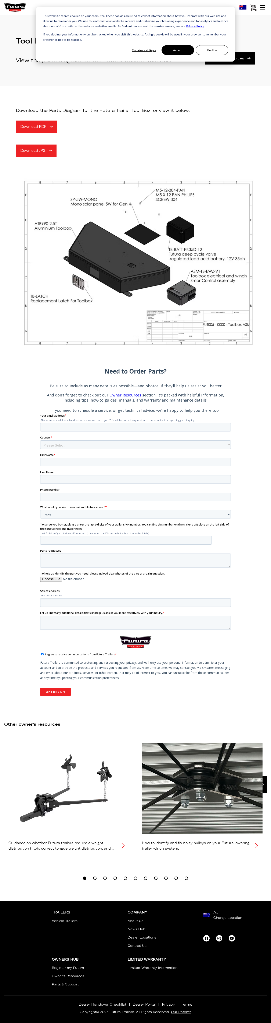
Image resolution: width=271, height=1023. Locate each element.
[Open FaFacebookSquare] (206, 938)
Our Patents (181, 1012)
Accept (178, 50)
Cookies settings (144, 50)
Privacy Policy (195, 26)
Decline (212, 50)
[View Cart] (253, 8)
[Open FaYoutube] (232, 938)
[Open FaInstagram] (219, 938)
